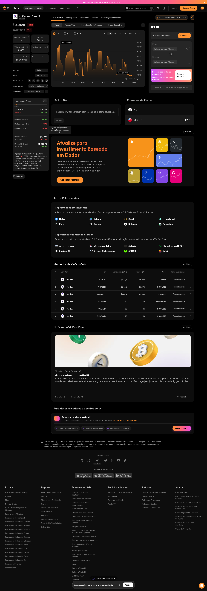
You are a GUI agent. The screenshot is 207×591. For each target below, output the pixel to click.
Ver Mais (189, 132)
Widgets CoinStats (79, 526)
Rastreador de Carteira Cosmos (17, 537)
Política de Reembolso (151, 508)
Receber (155, 57)
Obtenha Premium (180, 75)
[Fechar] (203, 2)
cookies (84, 585)
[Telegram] (29, 80)
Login (174, 8)
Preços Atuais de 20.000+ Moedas (82, 545)
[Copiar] (47, 75)
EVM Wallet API (78, 576)
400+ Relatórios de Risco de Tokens (83, 555)
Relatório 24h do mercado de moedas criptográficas (83, 531)
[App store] (83, 475)
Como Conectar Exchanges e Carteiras (187, 497)
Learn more (115, 2)
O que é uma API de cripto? (68, 428)
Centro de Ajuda (181, 492)
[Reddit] (38, 80)
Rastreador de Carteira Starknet (17, 522)
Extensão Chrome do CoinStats (120, 492)
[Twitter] (33, 80)
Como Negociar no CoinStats (186, 513)
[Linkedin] (112, 462)
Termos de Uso (148, 496)
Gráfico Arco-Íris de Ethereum (83, 516)
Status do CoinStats (183, 529)
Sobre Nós (45, 527)
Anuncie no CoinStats (49, 508)
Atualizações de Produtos (51, 492)
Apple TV (112, 504)
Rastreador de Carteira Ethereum (18, 541)
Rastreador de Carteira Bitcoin (17, 556)
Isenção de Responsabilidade (154, 492)
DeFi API (75, 580)
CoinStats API (46, 512)
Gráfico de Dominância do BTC (84, 537)
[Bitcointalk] (46, 80)
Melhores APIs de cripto (94, 428)
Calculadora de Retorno (81, 499)
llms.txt (74, 564)
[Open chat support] (202, 586)
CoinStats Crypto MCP (81, 560)
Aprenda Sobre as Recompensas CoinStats (188, 517)
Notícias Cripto (11, 504)
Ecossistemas (10, 568)
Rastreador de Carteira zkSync (17, 525)
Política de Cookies (150, 504)
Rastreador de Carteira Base (16, 545)
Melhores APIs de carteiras (119, 428)
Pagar (154, 44)
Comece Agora (189, 8)
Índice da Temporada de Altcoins (85, 540)
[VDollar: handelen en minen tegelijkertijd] (123, 351)
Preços (44, 496)
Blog (7, 500)
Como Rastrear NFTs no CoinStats (184, 524)
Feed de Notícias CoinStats (52, 523)
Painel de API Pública (49, 519)
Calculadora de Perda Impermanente (80, 503)
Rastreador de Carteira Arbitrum (17, 529)
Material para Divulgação (51, 500)
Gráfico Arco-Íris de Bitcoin (82, 513)
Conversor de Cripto (80, 509)
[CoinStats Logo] (11, 8)
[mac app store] (103, 475)
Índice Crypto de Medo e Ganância (82, 521)
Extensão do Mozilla (116, 500)
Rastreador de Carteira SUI (15, 560)
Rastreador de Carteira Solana (17, 533)
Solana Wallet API (79, 572)
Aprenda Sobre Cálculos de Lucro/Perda (186, 507)
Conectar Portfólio (69, 180)
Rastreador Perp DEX (13, 564)
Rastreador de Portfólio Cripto (17, 492)
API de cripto (180, 428)
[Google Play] (123, 475)
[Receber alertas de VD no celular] (192, 17)
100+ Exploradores (79, 550)
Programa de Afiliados (14, 514)
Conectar (184, 36)
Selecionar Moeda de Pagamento (171, 87)
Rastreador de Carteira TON (16, 549)
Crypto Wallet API (79, 568)
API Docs (44, 515)
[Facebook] (42, 80)
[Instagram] (88, 462)
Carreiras (44, 504)
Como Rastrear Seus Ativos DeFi (188, 502)
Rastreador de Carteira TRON (17, 552)
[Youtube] (118, 462)
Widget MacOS (114, 496)
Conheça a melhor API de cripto (124, 420)
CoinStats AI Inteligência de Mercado (16, 509)
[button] (47, 75)
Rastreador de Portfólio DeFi (16, 518)
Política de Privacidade (151, 500)
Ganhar (8, 496)
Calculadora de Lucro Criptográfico (80, 493)
